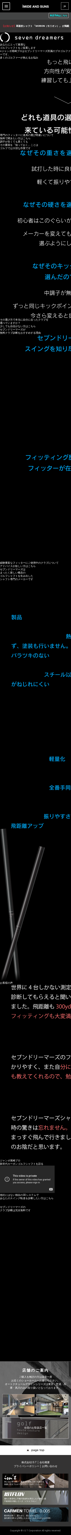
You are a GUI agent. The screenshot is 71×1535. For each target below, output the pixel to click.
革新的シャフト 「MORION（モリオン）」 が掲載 (35, 26)
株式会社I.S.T (29, 1462)
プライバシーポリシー (26, 1466)
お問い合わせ (49, 1466)
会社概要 (45, 1462)
